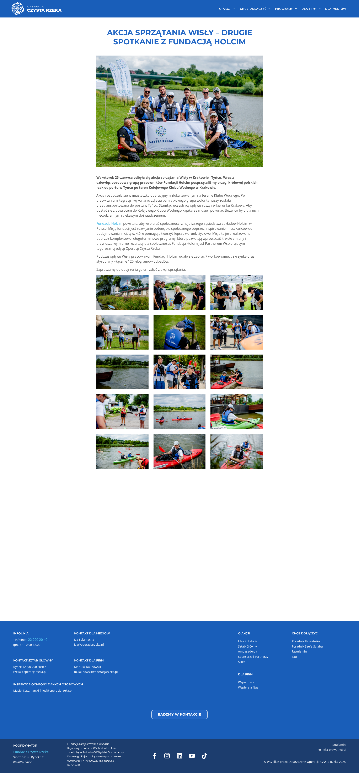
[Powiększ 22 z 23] (172, 559)
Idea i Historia (247, 641)
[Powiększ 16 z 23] (143, 479)
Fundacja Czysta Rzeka (31, 752)
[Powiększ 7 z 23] (143, 360)
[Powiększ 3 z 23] (257, 280)
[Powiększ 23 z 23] (257, 559)
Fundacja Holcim (109, 223)
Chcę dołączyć (253, 8)
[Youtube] (192, 756)
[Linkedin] (179, 756)
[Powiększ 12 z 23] (257, 400)
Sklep (242, 662)
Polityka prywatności (331, 750)
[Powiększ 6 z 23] (257, 320)
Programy (284, 8)
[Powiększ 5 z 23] (200, 320)
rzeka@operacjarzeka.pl (30, 672)
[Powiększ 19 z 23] (143, 519)
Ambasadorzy (247, 651)
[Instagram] (167, 756)
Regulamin (299, 651)
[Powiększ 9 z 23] (257, 360)
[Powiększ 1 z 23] (143, 280)
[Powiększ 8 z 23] (200, 360)
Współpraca (246, 682)
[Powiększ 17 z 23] (200, 479)
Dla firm (309, 8)
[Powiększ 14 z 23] (200, 439)
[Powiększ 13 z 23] (143, 439)
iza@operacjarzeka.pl (89, 644)
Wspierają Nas (248, 687)
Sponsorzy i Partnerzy (253, 657)
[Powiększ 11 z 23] (200, 400)
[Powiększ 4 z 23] (143, 320)
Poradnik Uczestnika (306, 641)
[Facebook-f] (154, 756)
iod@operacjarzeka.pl (57, 690)
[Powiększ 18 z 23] (257, 479)
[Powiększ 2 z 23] (200, 280)
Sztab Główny (247, 646)
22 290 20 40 (37, 639)
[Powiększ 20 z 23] (200, 519)
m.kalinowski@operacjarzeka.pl (96, 672)
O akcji (225, 8)
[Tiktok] (204, 756)
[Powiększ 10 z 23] (143, 400)
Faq (294, 657)
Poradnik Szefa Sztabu (307, 646)
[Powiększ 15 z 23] (257, 439)
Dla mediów (335, 8)
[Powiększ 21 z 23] (257, 519)
